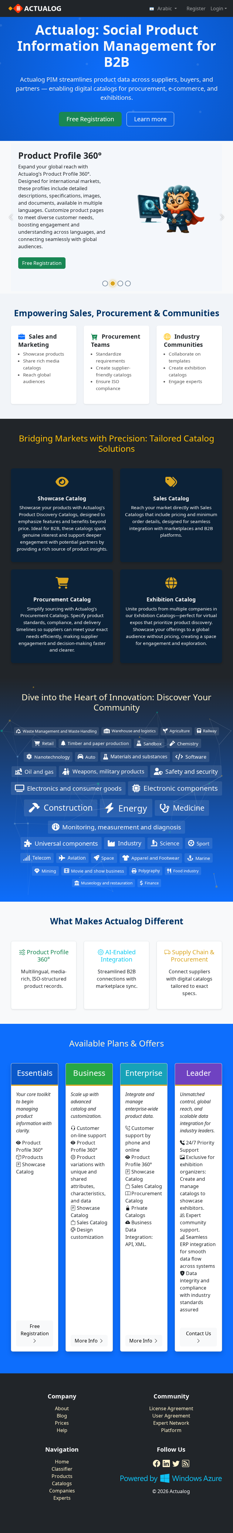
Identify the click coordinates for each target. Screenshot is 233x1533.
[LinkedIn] (166, 1479)
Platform (171, 1446)
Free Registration (90, 119)
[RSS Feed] (185, 1479)
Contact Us (198, 1349)
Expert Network (171, 1439)
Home (62, 1478)
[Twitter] (176, 1479)
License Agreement (171, 1424)
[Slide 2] (113, 299)
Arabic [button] (164, 8)
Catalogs (62, 1499)
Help (62, 1446)
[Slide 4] (128, 299)
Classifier (62, 1485)
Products (62, 1492)
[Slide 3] (120, 299)
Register (196, 8)
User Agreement (171, 1432)
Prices (62, 1439)
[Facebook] (156, 1479)
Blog (62, 1432)
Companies (62, 1507)
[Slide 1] (105, 299)
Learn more (150, 119)
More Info (87, 1357)
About (62, 1424)
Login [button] (217, 8)
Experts (62, 1514)
